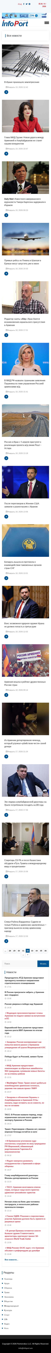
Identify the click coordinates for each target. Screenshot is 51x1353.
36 (45, 951)
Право (7, 1292)
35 (41, 951)
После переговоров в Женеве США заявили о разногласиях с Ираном (21, 505)
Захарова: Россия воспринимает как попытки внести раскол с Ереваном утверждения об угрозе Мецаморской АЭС (25, 1045)
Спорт (6, 1315)
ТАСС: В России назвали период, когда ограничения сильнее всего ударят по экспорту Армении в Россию (23, 1117)
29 (14, 951)
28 (10, 951)
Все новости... (11, 1259)
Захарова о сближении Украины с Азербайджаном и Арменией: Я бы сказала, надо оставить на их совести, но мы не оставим (24, 1101)
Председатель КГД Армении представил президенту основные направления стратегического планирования (24, 980)
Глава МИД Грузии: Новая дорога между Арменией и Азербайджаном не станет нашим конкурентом (24, 140)
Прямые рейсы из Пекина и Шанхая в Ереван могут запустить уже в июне (22, 262)
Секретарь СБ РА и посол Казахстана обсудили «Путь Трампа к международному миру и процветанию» (25, 863)
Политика (8, 1279)
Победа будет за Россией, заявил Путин (24, 1056)
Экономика (9, 1297)
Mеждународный (11, 1306)
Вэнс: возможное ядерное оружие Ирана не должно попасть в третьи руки (24, 625)
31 (23, 951)
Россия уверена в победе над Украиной (24, 1004)
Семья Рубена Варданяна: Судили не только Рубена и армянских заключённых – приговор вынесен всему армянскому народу (25, 926)
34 (37, 951)
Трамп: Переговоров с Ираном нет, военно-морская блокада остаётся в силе (25, 1130)
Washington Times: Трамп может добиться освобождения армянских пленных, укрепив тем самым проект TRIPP (25, 1085)
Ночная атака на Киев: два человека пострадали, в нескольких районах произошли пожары (22, 1204)
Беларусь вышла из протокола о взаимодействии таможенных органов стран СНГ (23, 565)
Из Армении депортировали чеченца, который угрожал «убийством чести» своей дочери (25, 743)
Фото (6, 1328)
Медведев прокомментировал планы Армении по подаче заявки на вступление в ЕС (25, 1016)
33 (32, 951)
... (5, 951)
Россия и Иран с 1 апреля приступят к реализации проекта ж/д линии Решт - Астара (22, 445)
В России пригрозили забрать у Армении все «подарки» (24, 993)
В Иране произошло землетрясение (21, 82)
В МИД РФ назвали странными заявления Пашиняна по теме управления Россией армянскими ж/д (24, 383)
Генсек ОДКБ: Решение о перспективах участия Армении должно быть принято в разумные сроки (25, 1219)
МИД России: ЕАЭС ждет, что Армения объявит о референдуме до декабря (24, 1249)
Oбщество (8, 1301)
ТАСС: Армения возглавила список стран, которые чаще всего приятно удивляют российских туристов (23, 1190)
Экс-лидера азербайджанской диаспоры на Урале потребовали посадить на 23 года (25, 803)
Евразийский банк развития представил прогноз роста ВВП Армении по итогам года (24, 1030)
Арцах (6, 1283)
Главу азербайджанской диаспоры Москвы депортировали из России (21, 1177)
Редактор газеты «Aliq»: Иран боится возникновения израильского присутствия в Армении (24, 322)
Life (5, 1319)
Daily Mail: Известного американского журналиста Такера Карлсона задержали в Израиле (25, 202)
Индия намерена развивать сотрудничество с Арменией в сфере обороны (22, 1163)
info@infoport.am (25, 1348)
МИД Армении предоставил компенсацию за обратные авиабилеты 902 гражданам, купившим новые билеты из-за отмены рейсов (25, 1069)
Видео (7, 1324)
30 (19, 951)
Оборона (8, 1288)
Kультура (8, 1310)
